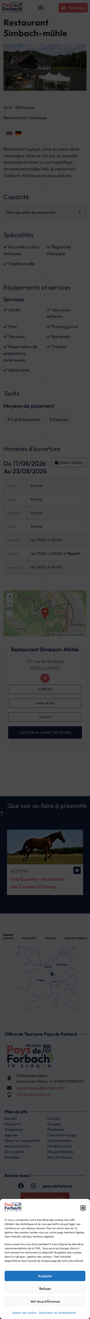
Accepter (45, 1276)
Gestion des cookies (24, 1312)
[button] (83, 1208)
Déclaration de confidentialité (57, 1312)
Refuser (45, 1288)
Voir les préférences (45, 1301)
